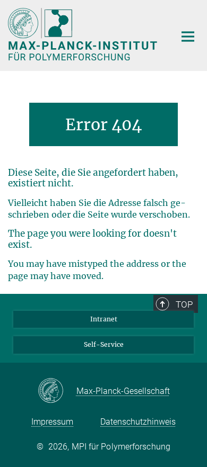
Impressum (52, 422)
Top (184, 304)
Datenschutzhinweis (138, 422)
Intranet (103, 319)
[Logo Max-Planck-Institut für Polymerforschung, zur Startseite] (83, 34)
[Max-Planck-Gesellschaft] (57, 391)
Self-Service (104, 344)
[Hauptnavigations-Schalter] (188, 36)
